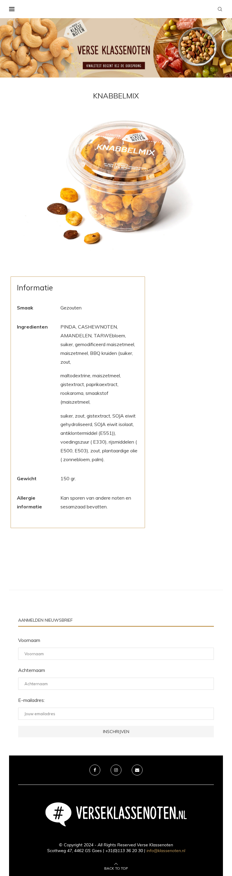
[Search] (220, 9)
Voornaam (29, 640)
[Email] (137, 770)
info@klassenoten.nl (166, 850)
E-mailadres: (31, 700)
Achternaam (31, 670)
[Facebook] (94, 770)
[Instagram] (116, 770)
